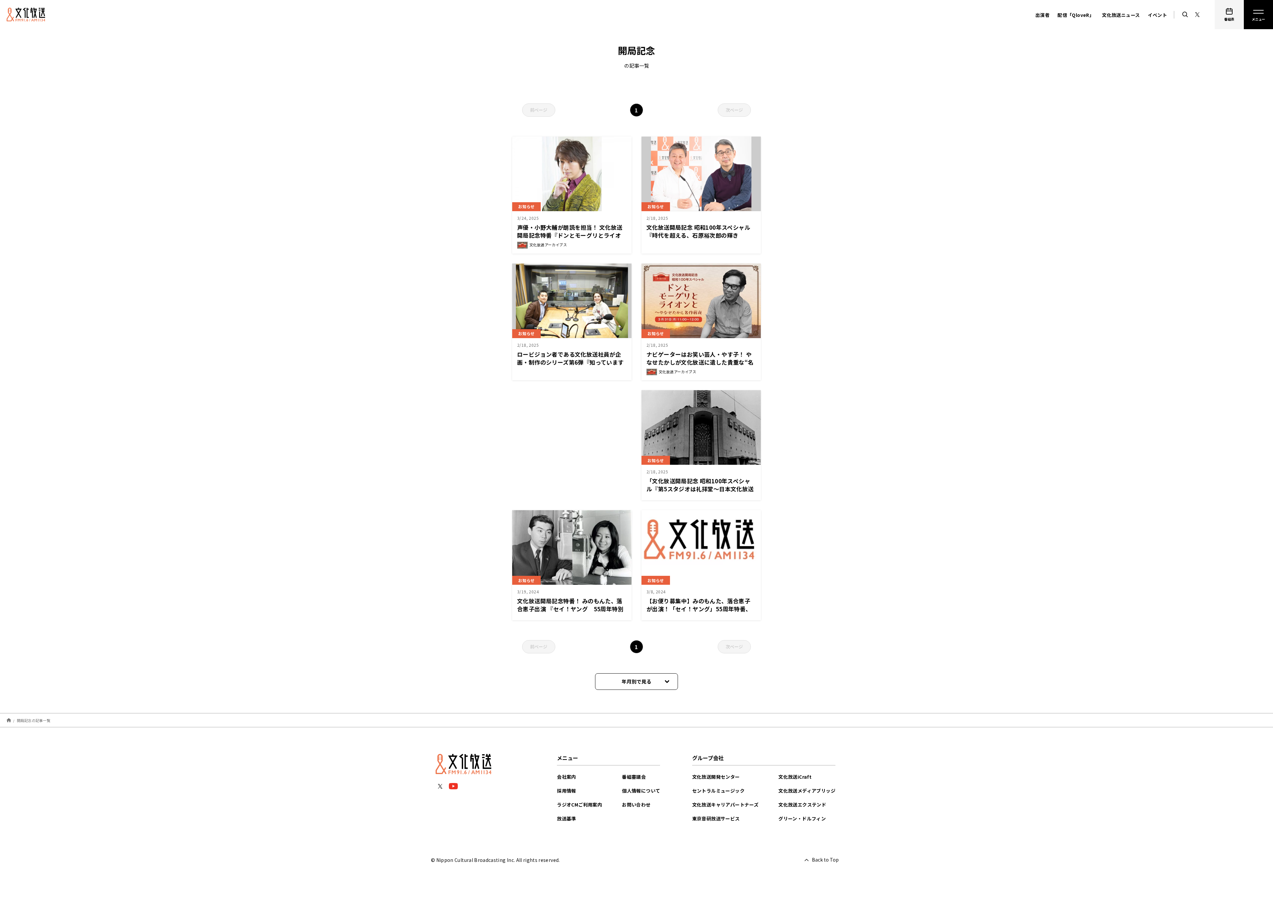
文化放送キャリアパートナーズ (725, 804)
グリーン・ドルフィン (802, 818)
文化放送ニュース (1121, 15)
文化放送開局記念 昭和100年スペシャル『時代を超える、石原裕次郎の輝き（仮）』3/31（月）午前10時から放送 (698, 235)
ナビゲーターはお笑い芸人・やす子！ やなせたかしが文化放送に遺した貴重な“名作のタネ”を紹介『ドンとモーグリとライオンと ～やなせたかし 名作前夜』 (700, 366)
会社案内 (566, 776)
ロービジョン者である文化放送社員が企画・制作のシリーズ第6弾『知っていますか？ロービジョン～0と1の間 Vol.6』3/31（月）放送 (570, 366)
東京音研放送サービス (716, 818)
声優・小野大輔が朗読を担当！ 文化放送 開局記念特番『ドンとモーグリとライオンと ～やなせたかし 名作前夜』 (570, 235)
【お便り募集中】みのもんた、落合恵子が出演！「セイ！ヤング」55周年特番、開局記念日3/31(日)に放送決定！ (699, 609)
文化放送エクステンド (802, 804)
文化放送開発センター (716, 776)
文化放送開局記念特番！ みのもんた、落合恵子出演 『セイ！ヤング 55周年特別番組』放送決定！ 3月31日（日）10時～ (570, 613)
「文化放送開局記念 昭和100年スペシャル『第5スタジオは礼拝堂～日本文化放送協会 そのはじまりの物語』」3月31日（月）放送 (700, 493)
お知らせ (526, 206)
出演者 (1042, 15)
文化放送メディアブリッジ (806, 790)
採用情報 (566, 790)
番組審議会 (634, 776)
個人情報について (641, 790)
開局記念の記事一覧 (33, 720)
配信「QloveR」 (1076, 15)
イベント (1157, 15)
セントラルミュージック (718, 790)
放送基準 (566, 818)
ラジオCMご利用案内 (579, 804)
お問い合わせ (636, 804)
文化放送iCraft (795, 776)
